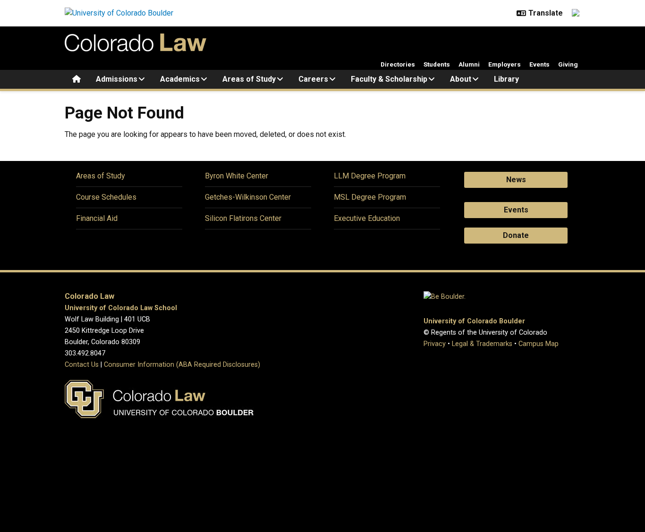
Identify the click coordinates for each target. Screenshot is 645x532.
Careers (313, 79)
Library (506, 79)
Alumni (469, 64)
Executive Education (367, 218)
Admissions (116, 79)
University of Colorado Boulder (474, 321)
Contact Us (82, 365)
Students (437, 64)
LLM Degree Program (370, 175)
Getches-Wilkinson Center (248, 197)
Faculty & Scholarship (389, 79)
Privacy (435, 344)
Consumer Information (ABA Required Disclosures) (182, 365)
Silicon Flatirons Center (243, 218)
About (460, 79)
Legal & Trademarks (482, 344)
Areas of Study (249, 79)
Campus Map (538, 344)
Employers (504, 64)
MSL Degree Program (370, 197)
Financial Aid (97, 218)
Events (539, 64)
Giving (568, 64)
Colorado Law (89, 296)
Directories (398, 64)
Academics (180, 79)
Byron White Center (236, 175)
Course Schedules (106, 197)
